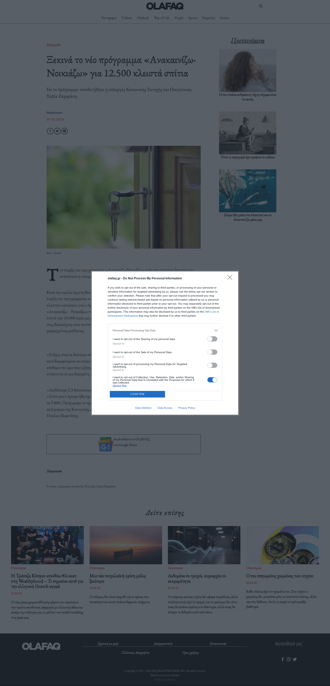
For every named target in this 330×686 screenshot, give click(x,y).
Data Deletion (143, 407)
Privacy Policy (186, 407)
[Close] (231, 278)
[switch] (212, 338)
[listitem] (165, 330)
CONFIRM (137, 394)
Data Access (165, 407)
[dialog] (165, 343)
